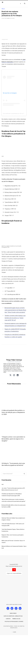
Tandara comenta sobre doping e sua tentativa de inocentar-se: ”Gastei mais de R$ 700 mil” (15, 318)
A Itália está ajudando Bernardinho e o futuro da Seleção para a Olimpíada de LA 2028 (13, 412)
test (3, 484)
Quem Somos (13, 613)
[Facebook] (8, 608)
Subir (14, 632)
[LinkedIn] (20, 608)
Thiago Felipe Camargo (14, 360)
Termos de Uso (16, 618)
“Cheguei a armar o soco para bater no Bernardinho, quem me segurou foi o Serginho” (13, 439)
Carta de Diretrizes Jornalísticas (13, 616)
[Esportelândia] (10, 3)
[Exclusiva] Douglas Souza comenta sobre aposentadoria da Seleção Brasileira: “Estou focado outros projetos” (15, 310)
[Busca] (23, 3)
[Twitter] (12, 608)
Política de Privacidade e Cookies (14, 621)
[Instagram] (16, 608)
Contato (8, 618)
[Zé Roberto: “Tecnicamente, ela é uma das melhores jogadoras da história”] (14, 452)
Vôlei (3, 8)
